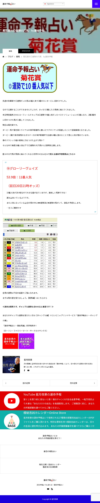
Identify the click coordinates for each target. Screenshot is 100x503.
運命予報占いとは (50, 436)
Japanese (50, 4)
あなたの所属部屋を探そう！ (50, 438)
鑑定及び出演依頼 (50, 467)
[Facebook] (24, 370)
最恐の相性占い (50, 451)
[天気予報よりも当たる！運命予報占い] (9, 4)
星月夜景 (28, 359)
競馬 (10, 51)
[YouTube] (28, 370)
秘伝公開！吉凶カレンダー (50, 464)
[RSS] (52, 489)
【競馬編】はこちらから (37, 298)
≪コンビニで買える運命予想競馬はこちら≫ (57, 154)
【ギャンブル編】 (42, 315)
